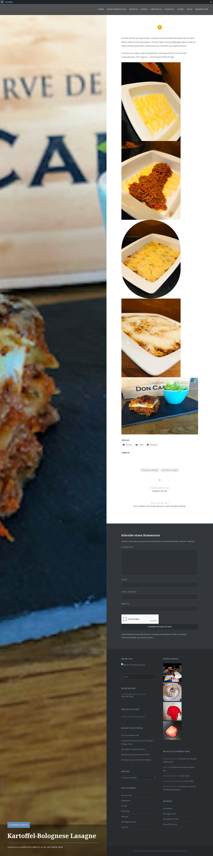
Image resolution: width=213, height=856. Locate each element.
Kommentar (127, 547)
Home (101, 9)
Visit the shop (127, 696)
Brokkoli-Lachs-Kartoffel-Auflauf (136, 760)
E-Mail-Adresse (129, 592)
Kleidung (125, 811)
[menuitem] (2, 2)
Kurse (181, 9)
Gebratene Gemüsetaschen (133, 749)
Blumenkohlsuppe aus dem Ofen (135, 754)
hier (172, 56)
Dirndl (124, 806)
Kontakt (170, 9)
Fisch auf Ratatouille (130, 735)
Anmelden (167, 808)
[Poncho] (172, 719)
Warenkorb (201, 9)
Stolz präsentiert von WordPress (146, 851)
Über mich (156, 9)
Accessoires (126, 795)
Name (124, 580)
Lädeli (144, 9)
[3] (172, 681)
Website (125, 604)
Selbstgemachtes (116, 9)
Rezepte (133, 9)
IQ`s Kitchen (174, 42)
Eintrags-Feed (169, 813)
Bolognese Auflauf (150, 470)
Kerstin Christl (31, 847)
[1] (172, 700)
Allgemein (14, 825)
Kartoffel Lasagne (170, 470)
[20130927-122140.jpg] (172, 739)
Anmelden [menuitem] (9, 2)
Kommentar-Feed (170, 819)
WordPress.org (170, 824)
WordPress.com (180, 851)
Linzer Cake (184, 776)
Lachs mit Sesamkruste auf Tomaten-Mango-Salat (137, 742)
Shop (190, 9)
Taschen (124, 827)
